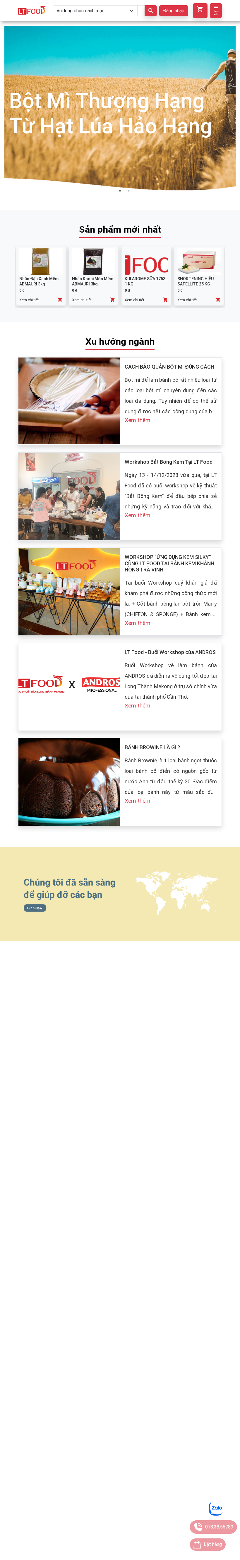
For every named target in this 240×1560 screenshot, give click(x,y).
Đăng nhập (173, 10)
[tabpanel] (120, 113)
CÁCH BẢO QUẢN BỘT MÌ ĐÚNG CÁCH (169, 367)
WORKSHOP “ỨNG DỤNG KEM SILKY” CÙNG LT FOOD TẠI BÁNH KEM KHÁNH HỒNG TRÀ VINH (169, 563)
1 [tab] (120, 191)
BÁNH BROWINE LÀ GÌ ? (152, 747)
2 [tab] (129, 191)
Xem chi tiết (29, 300)
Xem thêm (137, 420)
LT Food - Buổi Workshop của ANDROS (170, 652)
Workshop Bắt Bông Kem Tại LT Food (168, 462)
